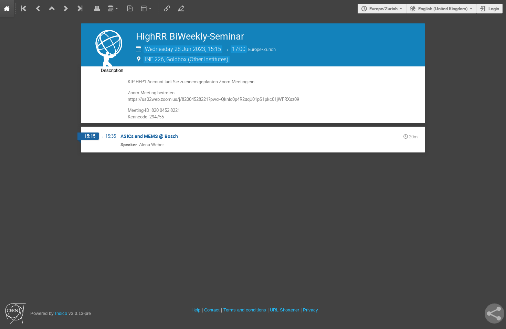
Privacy (310, 310)
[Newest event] (79, 8)
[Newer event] (66, 8)
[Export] (113, 8)
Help (195, 310)
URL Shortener (284, 310)
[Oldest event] (24, 8)
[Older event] (38, 8)
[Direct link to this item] (182, 136)
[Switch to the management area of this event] (181, 8)
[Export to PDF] (130, 8)
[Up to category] (52, 8)
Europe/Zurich (383, 9)
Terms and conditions (244, 310)
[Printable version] (97, 8)
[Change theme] (147, 8)
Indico (61, 313)
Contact (212, 310)
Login (493, 9)
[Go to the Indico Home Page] (7, 8)
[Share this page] (494, 313)
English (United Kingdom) (443, 9)
